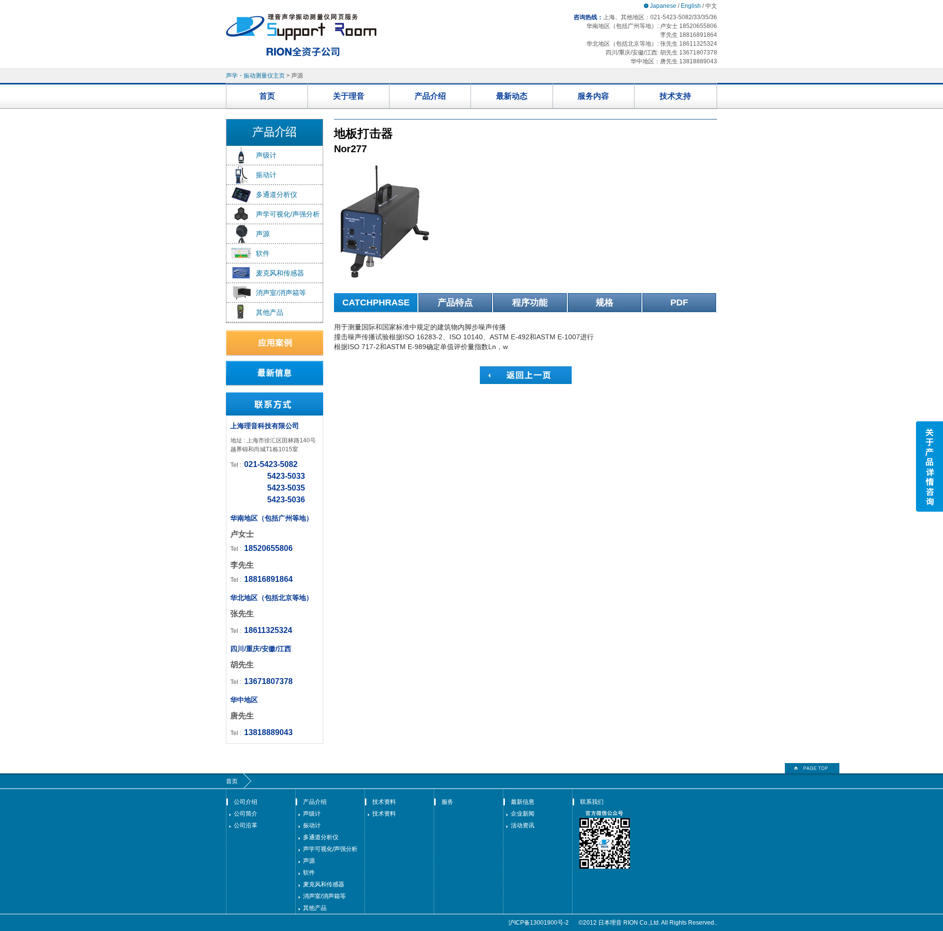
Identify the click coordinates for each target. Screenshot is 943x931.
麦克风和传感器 (280, 273)
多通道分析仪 (276, 194)
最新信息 (522, 801)
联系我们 (592, 801)
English (691, 5)
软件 (263, 253)
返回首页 (812, 768)
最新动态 (511, 96)
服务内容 (593, 96)
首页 (267, 96)
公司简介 (245, 813)
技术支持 (675, 96)
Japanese (663, 5)
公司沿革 (245, 825)
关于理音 (348, 96)
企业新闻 (522, 813)
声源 (263, 234)
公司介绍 (245, 801)
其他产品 (269, 312)
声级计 (266, 155)
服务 (447, 801)
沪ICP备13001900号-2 (538, 922)
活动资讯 (522, 825)
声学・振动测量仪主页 (255, 75)
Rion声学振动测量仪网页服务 (301, 35)
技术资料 (384, 801)
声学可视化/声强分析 (288, 214)
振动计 (266, 175)
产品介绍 (430, 96)
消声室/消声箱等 (281, 293)
